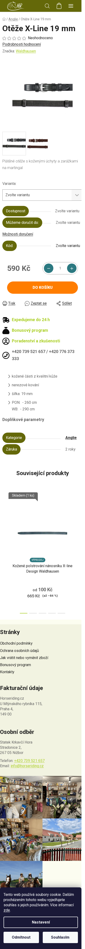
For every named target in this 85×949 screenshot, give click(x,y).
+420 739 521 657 (29, 760)
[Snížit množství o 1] (49, 268)
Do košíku (43, 287)
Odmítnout (21, 937)
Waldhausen (26, 51)
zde (7, 910)
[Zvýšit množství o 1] (72, 268)
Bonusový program (15, 665)
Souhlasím (60, 937)
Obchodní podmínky (16, 643)
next (80, 520)
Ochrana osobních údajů (19, 650)
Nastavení (41, 922)
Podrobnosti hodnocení (21, 44)
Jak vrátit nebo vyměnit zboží (24, 657)
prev (5, 520)
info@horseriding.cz (27, 766)
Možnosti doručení (17, 234)
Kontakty (7, 672)
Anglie (71, 437)
